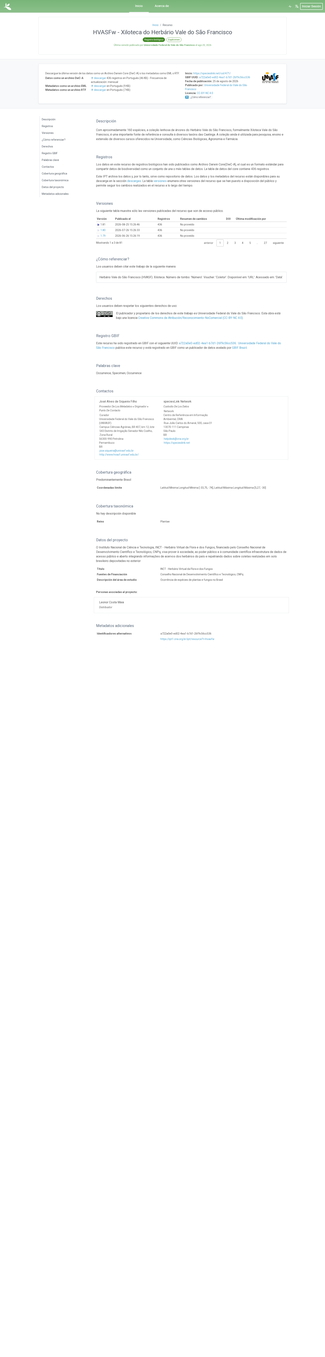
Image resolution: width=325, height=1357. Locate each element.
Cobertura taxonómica (55, 180)
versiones (160, 181)
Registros (47, 126)
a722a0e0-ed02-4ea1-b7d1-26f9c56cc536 (224, 77)
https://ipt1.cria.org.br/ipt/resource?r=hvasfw (187, 639)
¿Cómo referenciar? (53, 139)
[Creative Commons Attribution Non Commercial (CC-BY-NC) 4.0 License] (104, 314)
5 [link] (250, 242)
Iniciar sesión (311, 6)
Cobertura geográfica (54, 173)
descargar (100, 78)
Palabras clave (50, 159)
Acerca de (162, 6)
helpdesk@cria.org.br (176, 438)
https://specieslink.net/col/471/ (212, 73)
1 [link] (220, 242)
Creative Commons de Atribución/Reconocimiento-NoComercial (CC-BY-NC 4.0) (190, 318)
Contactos (48, 166)
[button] (296, 6)
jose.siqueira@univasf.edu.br (116, 450)
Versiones (48, 132)
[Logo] (7, 6)
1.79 (103, 235)
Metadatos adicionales (55, 193)
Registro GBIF (50, 153)
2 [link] (227, 242)
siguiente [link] (278, 242)
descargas (134, 181)
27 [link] (265, 242)
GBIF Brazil (239, 347)
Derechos (47, 146)
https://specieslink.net (177, 442)
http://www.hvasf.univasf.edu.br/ (119, 454)
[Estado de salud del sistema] (290, 6)
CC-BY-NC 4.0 (205, 93)
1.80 (103, 230)
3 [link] (235, 242)
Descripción (48, 119)
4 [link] (242, 242)
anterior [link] (208, 242)
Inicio (139, 6)
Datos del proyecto (53, 187)
